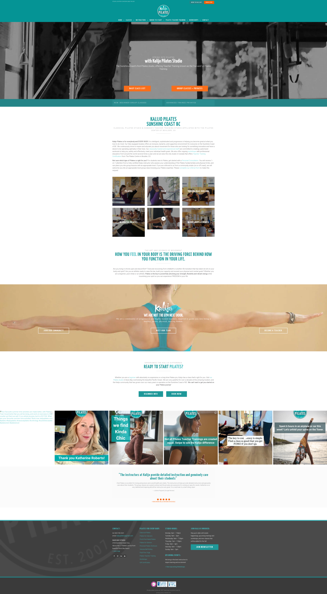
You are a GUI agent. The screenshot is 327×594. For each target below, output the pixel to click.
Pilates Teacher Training (148, 556)
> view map (116, 551)
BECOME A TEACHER (273, 330)
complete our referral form (190, 168)
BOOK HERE (209, 2)
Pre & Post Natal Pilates (148, 539)
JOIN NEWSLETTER (204, 547)
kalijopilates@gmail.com (125, 536)
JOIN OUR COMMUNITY (54, 330)
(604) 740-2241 (131, 1)
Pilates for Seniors (146, 542)
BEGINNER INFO (151, 394)
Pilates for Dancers (146, 536)
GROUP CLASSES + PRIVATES (190, 88)
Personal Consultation (190, 160)
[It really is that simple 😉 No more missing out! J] (245, 438)
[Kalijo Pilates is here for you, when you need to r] (300, 438)
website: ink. (167, 592)
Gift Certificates (145, 562)
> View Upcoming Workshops (175, 567)
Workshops (143, 559)
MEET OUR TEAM (163, 330)
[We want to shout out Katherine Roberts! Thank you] (81, 438)
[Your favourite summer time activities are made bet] (27, 438)
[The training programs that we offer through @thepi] (191, 438)
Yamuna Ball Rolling (146, 549)
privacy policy (160, 592)
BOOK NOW (177, 394)
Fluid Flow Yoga (145, 552)
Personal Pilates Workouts (148, 546)
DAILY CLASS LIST (137, 88)
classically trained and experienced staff (164, 149)
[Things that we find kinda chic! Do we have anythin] (136, 438)
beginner (132, 377)
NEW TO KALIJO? (196, 2)
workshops (192, 151)
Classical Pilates (145, 532)
